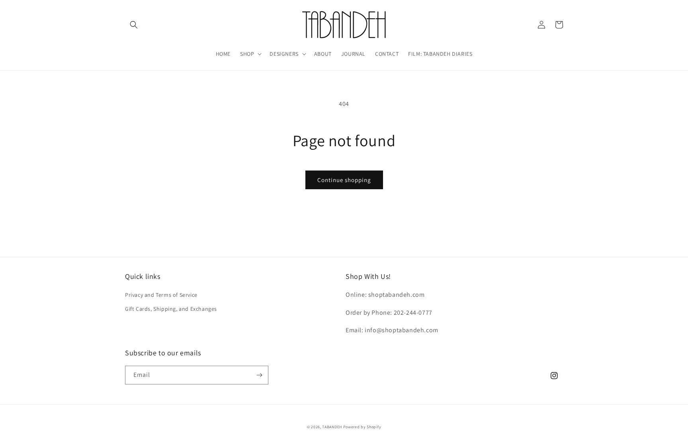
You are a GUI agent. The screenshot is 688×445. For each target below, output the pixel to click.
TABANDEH (332, 426)
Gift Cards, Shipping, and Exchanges (171, 308)
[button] (134, 24)
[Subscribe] (259, 375)
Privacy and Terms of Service (161, 294)
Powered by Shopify (362, 426)
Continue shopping (344, 180)
